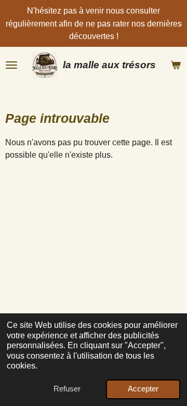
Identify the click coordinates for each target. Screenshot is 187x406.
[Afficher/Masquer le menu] (11, 65)
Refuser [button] (67, 389)
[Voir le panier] (175, 65)
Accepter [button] (143, 389)
